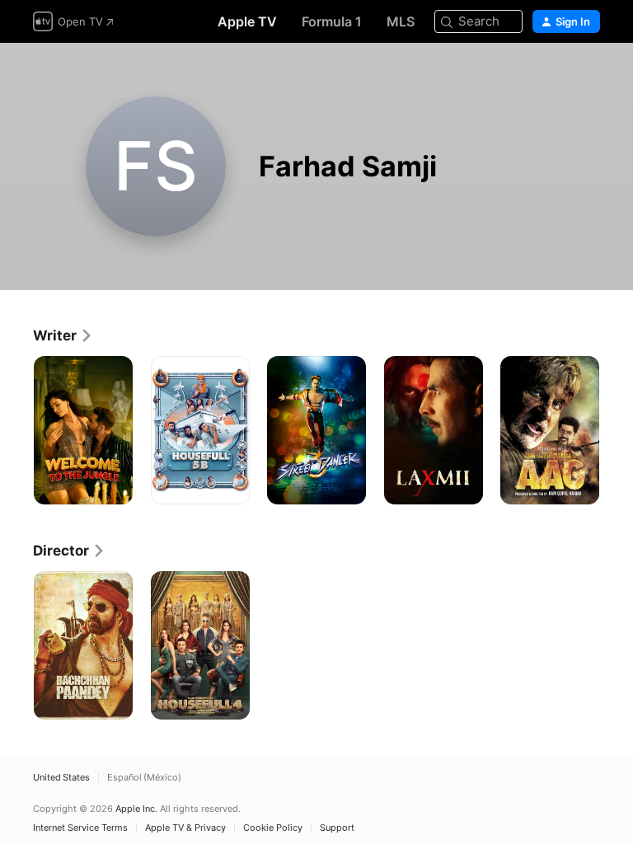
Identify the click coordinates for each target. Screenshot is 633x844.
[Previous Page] (16, 430)
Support (337, 827)
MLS (401, 21)
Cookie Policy (272, 827)
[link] (63, 335)
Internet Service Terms (80, 827)
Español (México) (144, 777)
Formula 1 (332, 21)
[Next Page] (616, 430)
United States (61, 777)
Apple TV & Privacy (185, 827)
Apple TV (247, 21)
